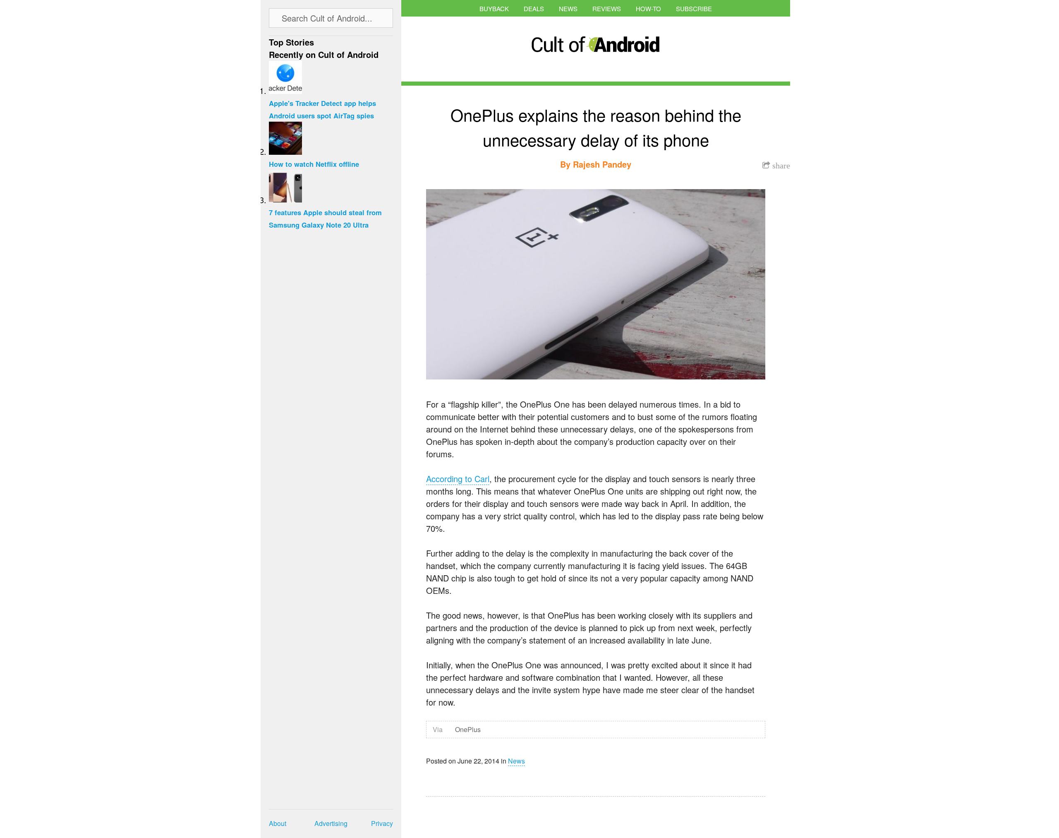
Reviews (606, 8)
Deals (534, 8)
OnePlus (468, 729)
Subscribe (694, 8)
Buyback (494, 8)
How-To (648, 8)
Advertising (330, 823)
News (568, 8)
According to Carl (457, 479)
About (277, 823)
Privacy (382, 823)
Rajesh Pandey (602, 164)
